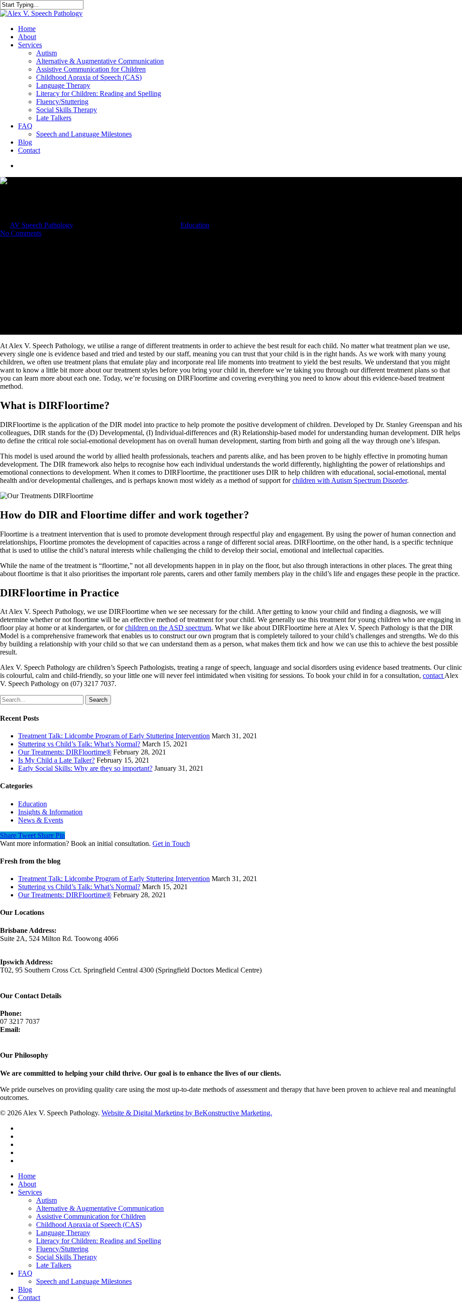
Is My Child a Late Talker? (56, 760)
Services (30, 45)
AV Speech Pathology (41, 225)
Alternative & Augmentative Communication (100, 61)
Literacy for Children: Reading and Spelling (98, 93)
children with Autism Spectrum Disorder (349, 480)
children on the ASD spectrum (168, 628)
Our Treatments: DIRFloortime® (64, 752)
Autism (46, 53)
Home (27, 28)
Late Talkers (53, 118)
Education (194, 225)
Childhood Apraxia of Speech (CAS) (89, 77)
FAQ (25, 126)
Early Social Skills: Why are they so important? (85, 768)
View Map (15, 946)
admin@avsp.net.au (28, 1037)
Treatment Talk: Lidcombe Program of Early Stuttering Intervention (114, 736)
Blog (25, 142)
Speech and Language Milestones (84, 134)
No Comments (21, 233)
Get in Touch (171, 843)
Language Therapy (63, 85)
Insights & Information (50, 812)
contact (433, 675)
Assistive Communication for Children (91, 69)
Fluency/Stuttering (62, 101)
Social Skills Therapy (66, 110)
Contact (29, 150)
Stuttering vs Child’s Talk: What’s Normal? (79, 744)
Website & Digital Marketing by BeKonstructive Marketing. (187, 1113)
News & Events (40, 820)
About (27, 37)
